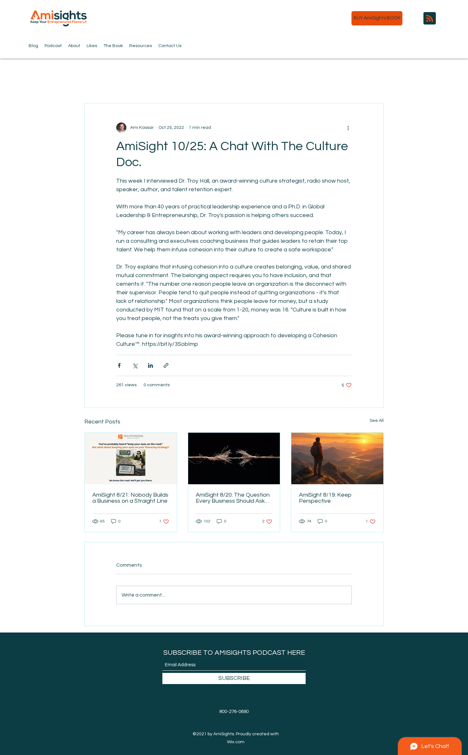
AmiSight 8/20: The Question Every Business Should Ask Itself (233, 498)
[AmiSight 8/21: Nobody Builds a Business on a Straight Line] (131, 458)
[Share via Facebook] (119, 365)
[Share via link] (166, 365)
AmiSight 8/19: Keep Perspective (325, 498)
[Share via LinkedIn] (150, 365)
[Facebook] (430, 44)
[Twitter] (420, 44)
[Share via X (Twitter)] (135, 365)
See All (377, 420)
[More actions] (348, 127)
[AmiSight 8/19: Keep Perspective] (337, 458)
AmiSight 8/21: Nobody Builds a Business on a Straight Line (130, 498)
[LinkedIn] (439, 44)
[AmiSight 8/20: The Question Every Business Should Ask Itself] (234, 458)
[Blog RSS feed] (429, 18)
